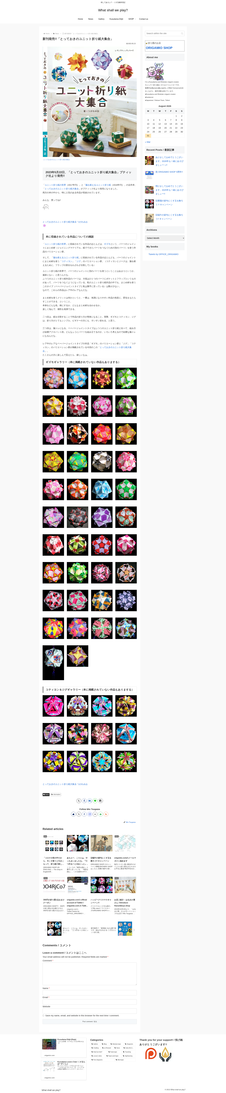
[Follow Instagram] (89, 814)
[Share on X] (78, 800)
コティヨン (67, 261)
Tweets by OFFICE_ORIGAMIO (163, 254)
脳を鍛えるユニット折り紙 (98, 185)
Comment (48, 960)
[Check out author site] (73, 814)
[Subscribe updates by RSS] (106, 814)
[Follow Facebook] (84, 814)
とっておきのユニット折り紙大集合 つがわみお (65, 222)
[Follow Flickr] (95, 814)
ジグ (79, 261)
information (56, 794)
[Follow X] (79, 814)
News (47, 794)
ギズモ (107, 244)
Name (46, 988)
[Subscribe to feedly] (100, 814)
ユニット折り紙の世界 (55, 185)
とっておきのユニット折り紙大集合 (56, 159)
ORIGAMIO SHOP (159, 48)
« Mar (147, 142)
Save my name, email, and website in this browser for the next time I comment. (82, 1015)
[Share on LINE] (95, 800)
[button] (100, 800)
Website (46, 1006)
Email (46, 997)
